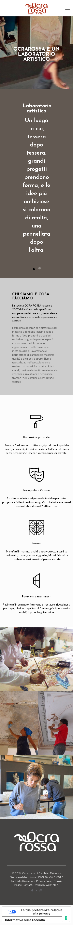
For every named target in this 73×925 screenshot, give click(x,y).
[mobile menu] (67, 8)
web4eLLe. (52, 885)
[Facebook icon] (32, 890)
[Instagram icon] (40, 890)
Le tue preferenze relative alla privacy (41, 911)
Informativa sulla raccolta (25, 920)
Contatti (27, 885)
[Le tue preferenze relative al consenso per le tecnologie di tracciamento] (66, 918)
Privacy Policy (44, 881)
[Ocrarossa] (36, 8)
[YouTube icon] (36, 890)
